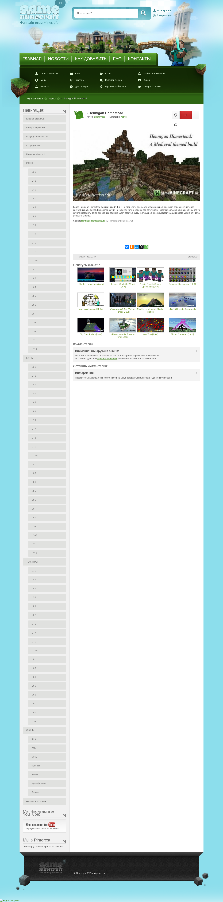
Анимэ (35, 774)
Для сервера (81, 86)
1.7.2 (34, 225)
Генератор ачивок (152, 86)
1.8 (33, 269)
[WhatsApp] (146, 247)
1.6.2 (34, 207)
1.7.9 (34, 251)
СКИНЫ (30, 730)
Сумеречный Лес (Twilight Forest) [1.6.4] (123, 310)
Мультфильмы (39, 783)
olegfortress (99, 117)
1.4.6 (34, 181)
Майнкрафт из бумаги (154, 73)
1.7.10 (34, 260)
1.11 (34, 340)
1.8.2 (34, 287)
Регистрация (164, 10)
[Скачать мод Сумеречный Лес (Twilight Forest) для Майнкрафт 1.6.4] (122, 300)
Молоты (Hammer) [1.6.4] (91, 309)
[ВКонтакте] (127, 247)
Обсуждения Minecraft (37, 136)
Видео (147, 80)
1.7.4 (34, 234)
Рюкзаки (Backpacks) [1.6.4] (182, 284)
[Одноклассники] (132, 247)
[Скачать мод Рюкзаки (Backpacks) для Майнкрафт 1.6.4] (182, 275)
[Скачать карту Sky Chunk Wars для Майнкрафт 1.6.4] (90, 325)
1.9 (33, 314)
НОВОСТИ (58, 58)
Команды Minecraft (35, 154)
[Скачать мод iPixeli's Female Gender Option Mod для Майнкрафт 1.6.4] (150, 275)
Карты (78, 73)
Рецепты (44, 86)
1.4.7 (34, 190)
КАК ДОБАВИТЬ (91, 58)
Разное (35, 792)
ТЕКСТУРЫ (32, 562)
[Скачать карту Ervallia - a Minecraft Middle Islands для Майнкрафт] (150, 300)
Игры (34, 748)
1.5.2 (34, 198)
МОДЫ (29, 163)
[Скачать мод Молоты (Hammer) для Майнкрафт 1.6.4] (90, 300)
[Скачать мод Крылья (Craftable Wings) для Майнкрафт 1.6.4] (122, 275)
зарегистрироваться (107, 358)
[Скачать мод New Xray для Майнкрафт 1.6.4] (150, 325)
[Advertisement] (136, 233)
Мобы (34, 757)
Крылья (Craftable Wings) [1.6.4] (123, 285)
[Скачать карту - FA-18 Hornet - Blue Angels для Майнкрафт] (182, 300)
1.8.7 (34, 296)
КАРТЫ (29, 358)
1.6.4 (34, 216)
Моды (43, 80)
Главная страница (35, 119)
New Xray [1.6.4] (150, 334)
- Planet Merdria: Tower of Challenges (123, 335)
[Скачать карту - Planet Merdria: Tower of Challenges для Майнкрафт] (122, 325)
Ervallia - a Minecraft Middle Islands (150, 310)
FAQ (117, 58)
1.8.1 (34, 278)
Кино (34, 739)
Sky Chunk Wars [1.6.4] (91, 334)
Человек (36, 766)
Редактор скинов (113, 80)
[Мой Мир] (136, 247)
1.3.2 (34, 172)
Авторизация (164, 15)
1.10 (34, 322)
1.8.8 (34, 305)
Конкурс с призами (35, 127)
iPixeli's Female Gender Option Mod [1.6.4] (150, 285)
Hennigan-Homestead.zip (93, 221)
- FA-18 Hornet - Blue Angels (182, 309)
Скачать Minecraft (49, 73)
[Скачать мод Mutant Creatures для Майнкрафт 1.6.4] (182, 325)
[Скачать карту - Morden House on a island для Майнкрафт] (90, 275)
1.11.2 (34, 349)
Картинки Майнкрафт (115, 86)
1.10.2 (34, 331)
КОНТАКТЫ (139, 58)
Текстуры (79, 80)
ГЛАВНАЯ (32, 58)
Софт (108, 73)
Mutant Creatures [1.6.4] (182, 334)
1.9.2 (34, 517)
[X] (141, 247)
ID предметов (33, 145)
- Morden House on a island (91, 284)
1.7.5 (34, 243)
